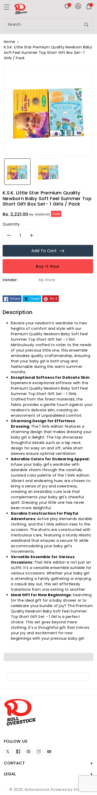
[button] (9, 8)
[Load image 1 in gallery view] (17, 171)
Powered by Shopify (69, 789)
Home (9, 41)
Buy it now (48, 266)
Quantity (11, 224)
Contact (14, 763)
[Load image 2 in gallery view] (48, 171)
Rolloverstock (37, 789)
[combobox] (43, 24)
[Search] (86, 25)
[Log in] (78, 6)
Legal (10, 774)
